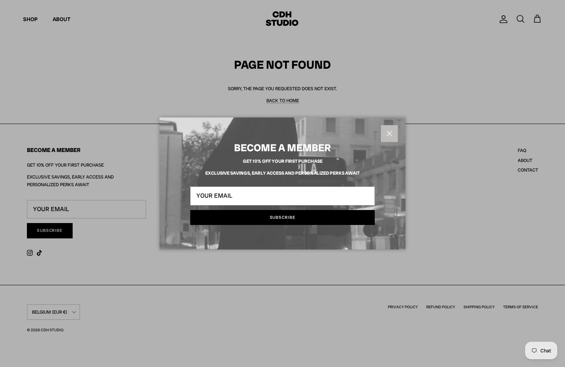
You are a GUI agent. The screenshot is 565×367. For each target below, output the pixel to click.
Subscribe (283, 217)
